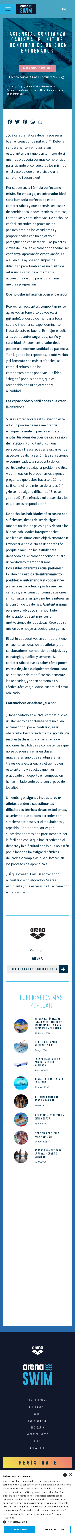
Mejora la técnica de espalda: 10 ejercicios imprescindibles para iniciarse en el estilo (48, 1023)
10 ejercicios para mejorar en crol (46, 1043)
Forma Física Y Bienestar (39, 86)
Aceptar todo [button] (20, 1529)
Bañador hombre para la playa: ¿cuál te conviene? (48, 1153)
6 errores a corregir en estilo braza (49, 1117)
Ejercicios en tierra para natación (47, 1135)
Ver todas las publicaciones (34, 969)
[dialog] (37, 1503)
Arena (29, 77)
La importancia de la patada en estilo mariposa (47, 1062)
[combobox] (65, 1475)
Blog (20, 86)
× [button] (70, 1474)
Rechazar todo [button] (54, 1529)
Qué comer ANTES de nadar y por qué (47, 1099)
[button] (37, 1521)
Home (64, 9)
